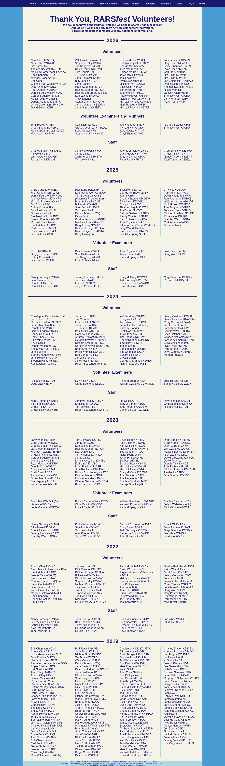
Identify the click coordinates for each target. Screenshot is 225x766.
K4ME (139, 89)
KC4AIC (139, 133)
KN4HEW (182, 666)
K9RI (50, 107)
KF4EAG (181, 251)
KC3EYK (190, 690)
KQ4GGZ (185, 442)
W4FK (49, 207)
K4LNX (92, 463)
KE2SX (99, 383)
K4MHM (186, 725)
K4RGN (180, 153)
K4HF (55, 286)
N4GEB (182, 669)
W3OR (50, 260)
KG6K (46, 204)
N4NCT (183, 463)
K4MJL (57, 593)
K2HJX (143, 150)
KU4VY (51, 704)
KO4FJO (189, 457)
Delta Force (140, 765)
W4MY (183, 101)
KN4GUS (95, 322)
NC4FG (46, 153)
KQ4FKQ (185, 210)
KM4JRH (184, 451)
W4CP (138, 354)
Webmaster (103, 30)
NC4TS (185, 60)
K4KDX (94, 710)
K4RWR (183, 466)
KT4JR (140, 69)
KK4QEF (187, 707)
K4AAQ (183, 593)
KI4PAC (187, 66)
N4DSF (96, 466)
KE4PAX (187, 150)
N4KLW (95, 524)
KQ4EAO (187, 80)
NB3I (142, 234)
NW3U (142, 569)
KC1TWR (141, 337)
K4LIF (92, 451)
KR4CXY (181, 78)
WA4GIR (48, 501)
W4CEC (53, 189)
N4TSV (102, 722)
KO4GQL (92, 204)
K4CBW (185, 95)
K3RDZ (186, 704)
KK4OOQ (61, 663)
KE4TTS (50, 657)
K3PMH (98, 475)
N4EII (178, 660)
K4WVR (139, 651)
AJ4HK (52, 678)
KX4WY (184, 445)
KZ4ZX (61, 72)
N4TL (136, 78)
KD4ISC (185, 475)
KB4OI (95, 325)
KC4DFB (143, 654)
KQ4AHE (142, 484)
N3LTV (136, 204)
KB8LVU (186, 719)
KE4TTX (94, 666)
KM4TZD (186, 334)
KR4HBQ (49, 60)
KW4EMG (55, 654)
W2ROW (54, 507)
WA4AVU (139, 663)
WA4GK (96, 60)
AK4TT (141, 684)
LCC (52, 587)
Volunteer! (165, 3)
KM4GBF (55, 95)
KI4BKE (187, 198)
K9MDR (140, 104)
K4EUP (96, 507)
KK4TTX (106, 725)
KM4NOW (56, 92)
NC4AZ (95, 225)
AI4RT (95, 672)
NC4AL (46, 701)
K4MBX (182, 602)
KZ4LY (55, 192)
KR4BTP (55, 69)
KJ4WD (48, 743)
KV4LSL (190, 743)
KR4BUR (142, 216)
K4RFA (142, 657)
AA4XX (93, 728)
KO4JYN (185, 439)
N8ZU (142, 536)
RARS (202, 3)
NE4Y (95, 260)
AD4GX (95, 95)
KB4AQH (188, 651)
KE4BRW (146, 752)
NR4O (182, 596)
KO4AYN (188, 340)
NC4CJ (47, 651)
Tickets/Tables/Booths (83, 3)
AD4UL (139, 527)
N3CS (48, 472)
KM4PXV (96, 678)
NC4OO (104, 669)
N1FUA (99, 89)
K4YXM (137, 678)
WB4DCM (102, 481)
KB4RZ (95, 737)
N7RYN (182, 69)
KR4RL (102, 92)
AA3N (183, 737)
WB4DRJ (183, 654)
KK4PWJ (144, 231)
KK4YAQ (56, 755)
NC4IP (185, 675)
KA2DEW (185, 159)
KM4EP (55, 448)
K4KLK (96, 752)
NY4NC (97, 63)
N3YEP (145, 107)
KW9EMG (55, 590)
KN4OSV (54, 475)
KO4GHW (98, 231)
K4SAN (141, 286)
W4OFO (93, 755)
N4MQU (184, 507)
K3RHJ (93, 651)
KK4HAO (147, 713)
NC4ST (99, 731)
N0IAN (180, 657)
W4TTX (102, 363)
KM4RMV (94, 740)
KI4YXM (49, 740)
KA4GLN (52, 731)
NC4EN (143, 566)
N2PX (54, 127)
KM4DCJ (145, 734)
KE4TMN (184, 599)
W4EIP (96, 251)
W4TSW (141, 743)
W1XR (184, 92)
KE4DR (187, 699)
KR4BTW (96, 156)
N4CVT (48, 66)
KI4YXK (98, 746)
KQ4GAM (91, 75)
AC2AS (51, 584)
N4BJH (95, 66)
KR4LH (139, 127)
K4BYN (99, 478)
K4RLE (137, 690)
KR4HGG (138, 92)
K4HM (145, 619)
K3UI (187, 124)
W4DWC (186, 575)
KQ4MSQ (98, 351)
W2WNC (54, 454)
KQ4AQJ (94, 403)
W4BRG (147, 625)
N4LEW (184, 98)
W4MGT (186, 343)
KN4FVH (96, 69)
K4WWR (142, 746)
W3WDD (144, 283)
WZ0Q (141, 60)
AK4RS (50, 666)
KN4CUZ (189, 716)
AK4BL (134, 460)
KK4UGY (186, 740)
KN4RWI (143, 219)
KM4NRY (144, 95)
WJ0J (139, 75)
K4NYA (53, 660)
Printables (150, 3)
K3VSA (124, 575)
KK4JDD (48, 669)
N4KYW (146, 755)
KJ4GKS (51, 746)
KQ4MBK (186, 351)
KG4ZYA (142, 72)
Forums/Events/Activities (54, 3)
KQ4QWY (99, 101)
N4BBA (181, 72)
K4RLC (94, 354)
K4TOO (140, 719)
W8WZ (92, 681)
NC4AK (182, 63)
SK (56, 501)
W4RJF (50, 328)
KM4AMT (142, 481)
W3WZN (99, 628)
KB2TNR (187, 156)
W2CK (95, 124)
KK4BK (93, 348)
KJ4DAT (139, 86)
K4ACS (50, 710)
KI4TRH (94, 690)
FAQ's (191, 3)
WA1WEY (101, 713)
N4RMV (137, 672)
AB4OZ (95, 533)
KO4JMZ (182, 454)
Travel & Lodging (108, 3)
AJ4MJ (139, 334)
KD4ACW (53, 684)
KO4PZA (52, 89)
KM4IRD (96, 749)
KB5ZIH (148, 728)
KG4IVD (93, 648)
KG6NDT (188, 201)
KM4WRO (50, 86)
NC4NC (50, 460)
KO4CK (91, 380)
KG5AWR (140, 83)
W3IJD (93, 687)
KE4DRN (99, 104)
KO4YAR (182, 192)
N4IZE (189, 86)
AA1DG (147, 687)
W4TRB (93, 657)
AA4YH (51, 78)
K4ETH (94, 72)
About (179, 3)
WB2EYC (49, 681)
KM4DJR (56, 722)
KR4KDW (57, 104)
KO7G (140, 469)
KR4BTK (55, 101)
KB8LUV (186, 734)
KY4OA (49, 133)
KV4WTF (181, 75)
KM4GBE (51, 228)
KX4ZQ (187, 504)
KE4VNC (94, 80)
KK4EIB (96, 654)
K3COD (103, 501)
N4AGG (99, 707)
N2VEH (143, 66)
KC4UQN (50, 734)
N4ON (185, 222)
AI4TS (138, 254)
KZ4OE (53, 231)
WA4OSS (58, 696)
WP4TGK (61, 83)
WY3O (185, 83)
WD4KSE (51, 98)
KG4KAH (100, 192)
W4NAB (49, 63)
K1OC (141, 156)
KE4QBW (55, 150)
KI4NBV (54, 348)
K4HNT (92, 316)
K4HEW (92, 596)
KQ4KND (55, 201)
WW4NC (138, 701)
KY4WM (142, 153)
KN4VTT (98, 86)
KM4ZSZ (137, 681)
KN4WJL (142, 322)
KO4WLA (188, 587)
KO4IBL (188, 316)
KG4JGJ (55, 219)
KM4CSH (53, 713)
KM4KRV (52, 463)
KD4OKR (145, 101)
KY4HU (190, 337)
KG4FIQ (95, 743)
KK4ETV (96, 107)
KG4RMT (60, 687)
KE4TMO (49, 752)
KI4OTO (185, 696)
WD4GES (196, 678)
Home (33, 3)
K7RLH (50, 380)
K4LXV (50, 728)
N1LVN (185, 663)
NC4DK (51, 749)
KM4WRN (138, 716)
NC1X (52, 75)
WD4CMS (94, 201)
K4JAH (97, 78)
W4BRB (147, 524)
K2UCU (51, 716)
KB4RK (182, 216)
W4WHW (49, 340)
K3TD (137, 693)
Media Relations (131, 3)
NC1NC (95, 660)
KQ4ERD (143, 340)
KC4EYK (145, 63)
